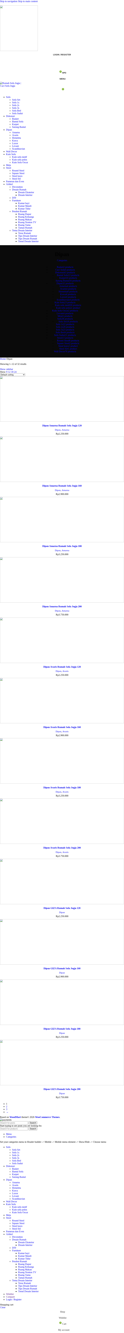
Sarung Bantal (19, 127)
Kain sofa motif (19, 157)
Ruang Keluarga (26, 217)
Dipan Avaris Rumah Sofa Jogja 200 (62, 847)
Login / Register (13, 1299)
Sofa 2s (15, 105)
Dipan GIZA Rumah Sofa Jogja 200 (62, 1089)
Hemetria (16, 138)
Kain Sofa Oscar (20, 162)
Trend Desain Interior (28, 241)
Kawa (15, 140)
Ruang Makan (25, 219)
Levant (15, 146)
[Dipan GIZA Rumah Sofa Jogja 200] (62, 1063)
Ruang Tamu (24, 225)
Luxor (15, 143)
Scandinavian (18, 148)
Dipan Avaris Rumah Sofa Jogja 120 (62, 667)
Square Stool (18, 173)
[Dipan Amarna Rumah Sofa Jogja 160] (62, 460)
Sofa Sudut (17, 113)
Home (3, 359)
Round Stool (18, 170)
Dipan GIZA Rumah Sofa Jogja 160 (62, 968)
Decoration (17, 187)
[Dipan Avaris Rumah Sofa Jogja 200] (62, 821)
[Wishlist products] (62, 67)
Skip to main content (28, 1)
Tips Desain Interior (27, 236)
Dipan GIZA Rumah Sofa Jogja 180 (62, 1028)
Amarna (16, 132)
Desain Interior (25, 195)
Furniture (16, 200)
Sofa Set (16, 99)
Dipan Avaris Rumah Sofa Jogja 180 (62, 787)
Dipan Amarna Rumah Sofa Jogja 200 (62, 606)
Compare (10, 1296)
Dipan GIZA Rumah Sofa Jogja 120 (62, 908)
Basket (15, 119)
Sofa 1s (15, 102)
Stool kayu (17, 176)
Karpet (15, 124)
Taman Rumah (25, 227)
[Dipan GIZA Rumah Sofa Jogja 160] (62, 942)
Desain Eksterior (26, 192)
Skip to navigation (9, 1)
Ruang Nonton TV (27, 222)
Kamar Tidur (24, 208)
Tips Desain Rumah (27, 238)
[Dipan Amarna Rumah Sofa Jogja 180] (62, 520)
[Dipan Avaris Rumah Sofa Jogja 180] (62, 761)
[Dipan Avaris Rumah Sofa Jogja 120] (62, 641)
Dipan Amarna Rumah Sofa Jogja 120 (62, 425)
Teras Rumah (24, 233)
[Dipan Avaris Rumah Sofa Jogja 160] (62, 701)
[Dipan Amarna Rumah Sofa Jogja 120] (62, 399)
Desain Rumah (19, 189)
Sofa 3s (15, 108)
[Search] (62, 61)
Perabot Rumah (19, 211)
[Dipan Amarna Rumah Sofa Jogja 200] (62, 580)
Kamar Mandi (24, 206)
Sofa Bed (16, 110)
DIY (14, 197)
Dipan (58, 430)
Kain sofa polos (19, 159)
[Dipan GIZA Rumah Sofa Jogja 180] (62, 1003)
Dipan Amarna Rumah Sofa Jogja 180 (62, 546)
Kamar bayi (23, 203)
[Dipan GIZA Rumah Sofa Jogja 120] (62, 882)
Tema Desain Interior (22, 230)
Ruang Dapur (24, 214)
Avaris (15, 135)
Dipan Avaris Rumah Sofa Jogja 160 (62, 727)
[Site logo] (19, 50)
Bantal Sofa (17, 121)
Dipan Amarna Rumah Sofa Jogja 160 (62, 485)
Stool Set (16, 178)
